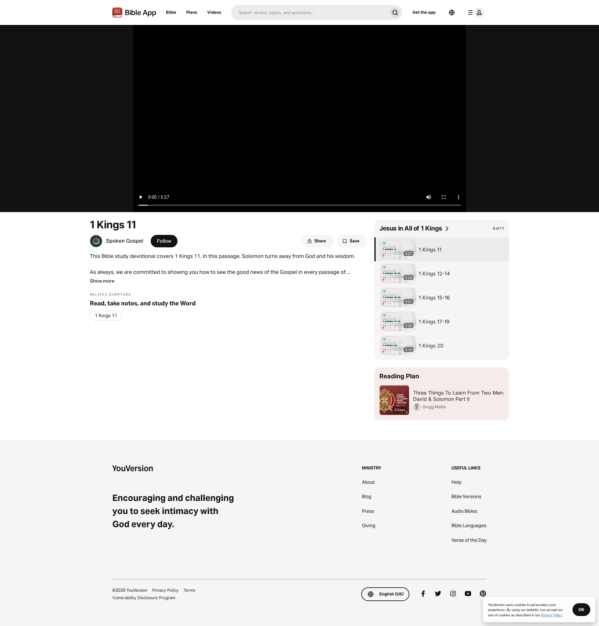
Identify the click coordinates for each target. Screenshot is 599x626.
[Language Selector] (452, 12)
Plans (191, 12)
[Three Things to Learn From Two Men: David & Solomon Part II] (441, 393)
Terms (189, 590)
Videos (214, 12)
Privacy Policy (165, 590)
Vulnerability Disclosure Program (143, 597)
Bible (171, 12)
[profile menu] (475, 12)
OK (581, 609)
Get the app (424, 12)
